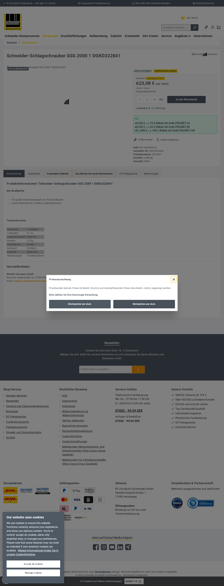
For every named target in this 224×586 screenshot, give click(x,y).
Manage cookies (33, 573)
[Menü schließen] (173, 279)
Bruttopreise (80, 304)
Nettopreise (144, 304)
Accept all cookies (33, 564)
